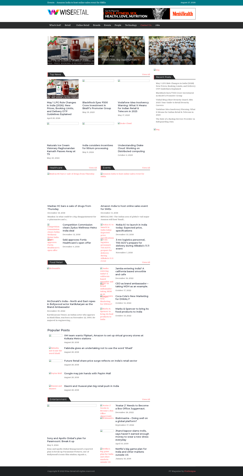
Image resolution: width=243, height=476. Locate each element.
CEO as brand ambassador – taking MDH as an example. (131, 285)
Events (107, 25)
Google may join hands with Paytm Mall (87, 373)
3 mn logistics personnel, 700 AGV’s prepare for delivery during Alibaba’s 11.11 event (132, 244)
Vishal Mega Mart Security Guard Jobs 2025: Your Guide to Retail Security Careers (174, 102)
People (118, 25)
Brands (96, 25)
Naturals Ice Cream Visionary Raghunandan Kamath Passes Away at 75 (61, 150)
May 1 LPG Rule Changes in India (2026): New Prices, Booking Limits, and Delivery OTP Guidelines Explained (61, 108)
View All (146, 74)
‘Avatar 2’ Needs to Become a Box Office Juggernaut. (132, 407)
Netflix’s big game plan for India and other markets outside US (131, 452)
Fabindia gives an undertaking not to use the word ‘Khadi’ (98, 348)
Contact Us (145, 25)
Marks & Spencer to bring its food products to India (132, 310)
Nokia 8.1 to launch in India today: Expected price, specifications (131, 227)
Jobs (157, 25)
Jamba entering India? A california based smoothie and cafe (130, 271)
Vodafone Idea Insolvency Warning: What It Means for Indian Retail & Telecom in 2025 (133, 107)
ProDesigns (190, 471)
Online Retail (82, 25)
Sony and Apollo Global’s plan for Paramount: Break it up (66, 440)
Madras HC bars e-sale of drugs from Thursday (69, 207)
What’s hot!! (55, 25)
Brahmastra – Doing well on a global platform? (131, 420)
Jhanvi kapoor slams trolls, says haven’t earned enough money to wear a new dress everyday (132, 435)
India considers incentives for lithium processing (97, 147)
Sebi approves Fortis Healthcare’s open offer (77, 241)
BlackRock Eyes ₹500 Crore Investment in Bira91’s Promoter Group (96, 105)
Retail (67, 25)
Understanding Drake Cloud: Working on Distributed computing (131, 148)
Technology (131, 25)
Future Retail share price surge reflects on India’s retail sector (100, 360)
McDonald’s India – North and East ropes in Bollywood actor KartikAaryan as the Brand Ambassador (71, 304)
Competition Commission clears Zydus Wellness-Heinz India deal (80, 227)
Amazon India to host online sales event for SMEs (81, 3)
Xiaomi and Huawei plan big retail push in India (91, 386)
